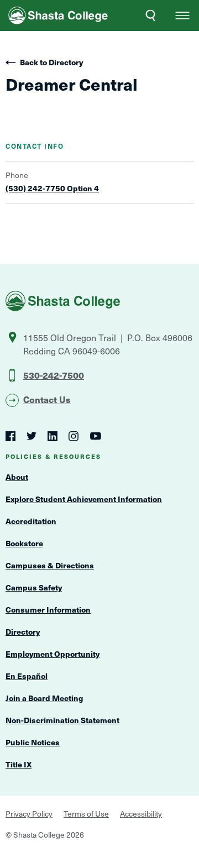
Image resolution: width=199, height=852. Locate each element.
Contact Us (47, 399)
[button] (182, 15)
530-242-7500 (53, 374)
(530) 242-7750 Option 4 (52, 188)
